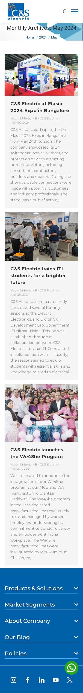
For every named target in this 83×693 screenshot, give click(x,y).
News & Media (21, 118)
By (46, 118)
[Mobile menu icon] (74, 11)
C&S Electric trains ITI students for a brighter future (38, 275)
